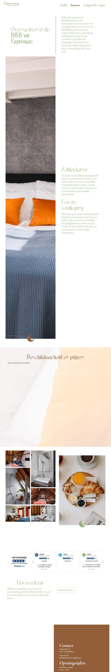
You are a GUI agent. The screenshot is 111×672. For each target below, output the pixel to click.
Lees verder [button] (68, 569)
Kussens (75, 5)
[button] (7, 197)
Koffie (63, 5)
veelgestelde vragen (94, 5)
